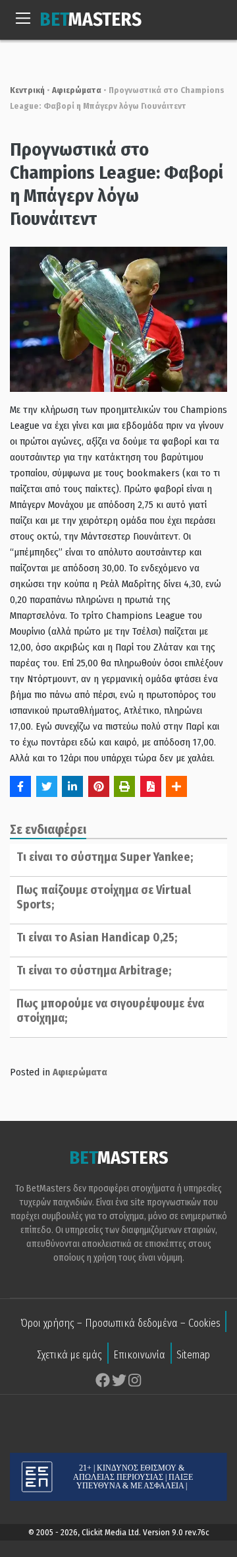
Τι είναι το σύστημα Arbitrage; (93, 970)
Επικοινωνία (139, 1355)
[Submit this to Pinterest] (98, 786)
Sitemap (193, 1355)
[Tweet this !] (46, 786)
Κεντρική (27, 90)
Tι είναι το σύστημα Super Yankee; (104, 857)
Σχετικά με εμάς (69, 1355)
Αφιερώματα (76, 90)
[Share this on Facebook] (20, 786)
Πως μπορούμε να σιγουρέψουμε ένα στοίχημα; (110, 1010)
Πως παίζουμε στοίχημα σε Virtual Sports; (103, 897)
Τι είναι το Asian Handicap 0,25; (96, 937)
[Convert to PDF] (150, 786)
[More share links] (176, 786)
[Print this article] (124, 786)
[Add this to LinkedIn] (72, 786)
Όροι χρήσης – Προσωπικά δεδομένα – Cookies (120, 1323)
